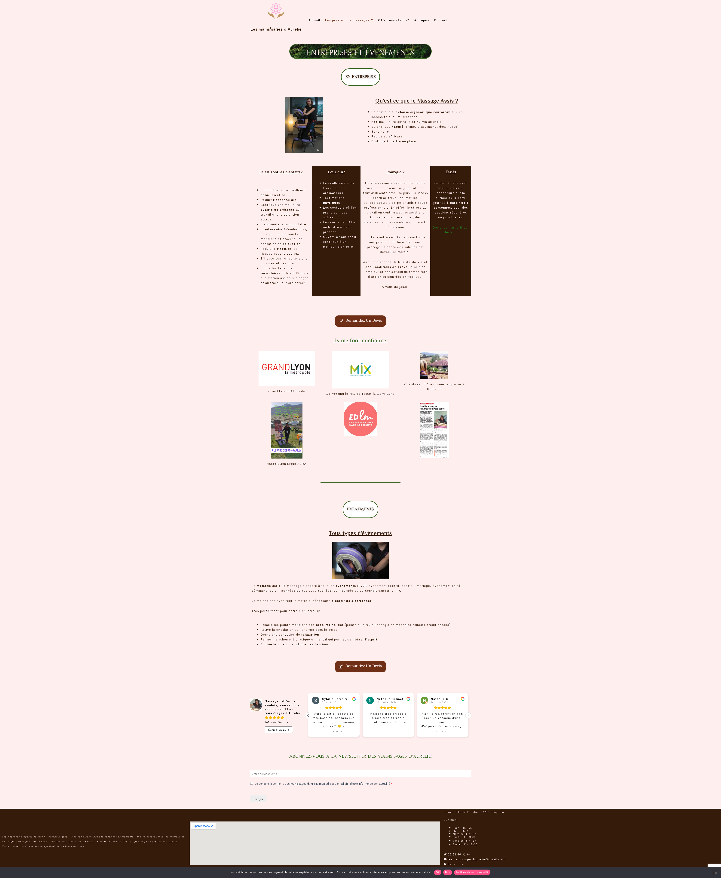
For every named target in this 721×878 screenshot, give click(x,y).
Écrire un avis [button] (279, 730)
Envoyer (258, 799)
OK (438, 872)
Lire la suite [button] (388, 731)
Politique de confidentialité (472, 872)
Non (447, 872)
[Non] (715, 872)
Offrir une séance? (393, 20)
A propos (421, 20)
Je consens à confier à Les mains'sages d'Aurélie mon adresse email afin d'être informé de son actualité (324, 783)
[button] (349, 20)
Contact (441, 20)
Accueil (314, 20)
